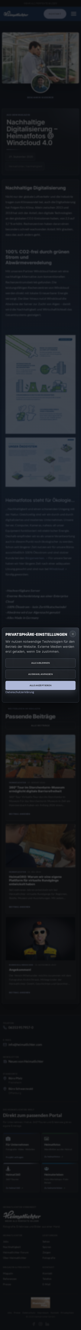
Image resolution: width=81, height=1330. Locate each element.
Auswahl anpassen (40, 674)
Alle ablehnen (40, 662)
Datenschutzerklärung (19, 692)
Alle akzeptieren (41, 685)
